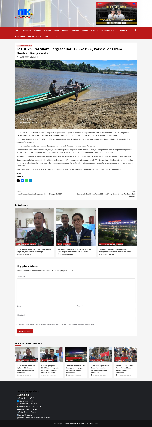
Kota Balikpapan (110, 244)
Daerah (47, 36)
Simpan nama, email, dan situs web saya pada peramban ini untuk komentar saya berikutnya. (56, 324)
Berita (19, 45)
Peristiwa (124, 358)
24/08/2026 (22, 254)
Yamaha (85, 30)
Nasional (37, 30)
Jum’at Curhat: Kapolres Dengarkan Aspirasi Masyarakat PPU (39, 192)
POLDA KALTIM (27, 45)
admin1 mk (34, 57)
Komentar (21, 276)
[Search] (135, 30)
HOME (17, 30)
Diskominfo (122, 30)
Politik (56, 30)
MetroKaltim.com (77, 423)
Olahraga (75, 30)
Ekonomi (65, 30)
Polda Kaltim (20, 36)
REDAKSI (57, 36)
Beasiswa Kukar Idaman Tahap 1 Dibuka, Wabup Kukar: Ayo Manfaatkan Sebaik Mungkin (106, 193)
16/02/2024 (24, 57)
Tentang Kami (33, 36)
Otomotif (47, 30)
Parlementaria (106, 30)
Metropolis (27, 30)
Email (80, 306)
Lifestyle (94, 30)
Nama (19, 306)
